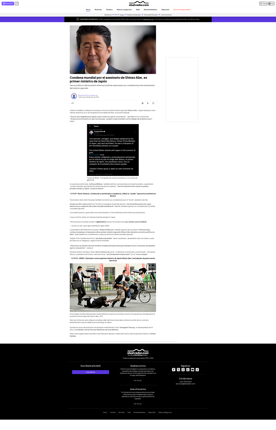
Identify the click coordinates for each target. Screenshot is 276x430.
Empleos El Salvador (134, 15)
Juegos (122, 15)
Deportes (165, 9)
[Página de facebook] (173, 371)
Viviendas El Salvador (151, 15)
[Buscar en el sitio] (16, 3)
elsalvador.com (149, 19)
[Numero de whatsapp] (188, 371)
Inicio (88, 9)
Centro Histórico (166, 15)
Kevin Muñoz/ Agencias (89, 95)
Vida (138, 9)
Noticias (98, 9)
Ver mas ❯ (138, 380)
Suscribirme (90, 372)
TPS (115, 15)
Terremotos (108, 15)
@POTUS (90, 180)
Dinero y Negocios (165, 412)
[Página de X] (178, 371)
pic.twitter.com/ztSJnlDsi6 (136, 222)
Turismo (109, 9)
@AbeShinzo (101, 222)
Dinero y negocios (124, 9)
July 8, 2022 (104, 226)
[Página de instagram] (183, 371)
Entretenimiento (150, 9)
